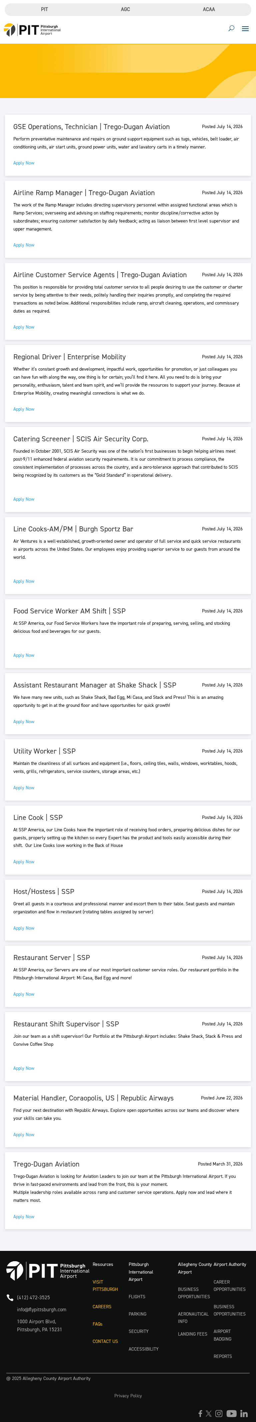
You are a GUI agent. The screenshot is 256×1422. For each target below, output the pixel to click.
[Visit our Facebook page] (202, 1416)
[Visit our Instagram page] (220, 1416)
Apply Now (23, 163)
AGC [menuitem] (125, 9)
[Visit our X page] (210, 1416)
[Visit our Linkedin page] (245, 1416)
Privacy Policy (128, 1396)
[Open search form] (231, 28)
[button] (245, 28)
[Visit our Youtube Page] (233, 1416)
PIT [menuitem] (44, 9)
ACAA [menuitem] (209, 9)
